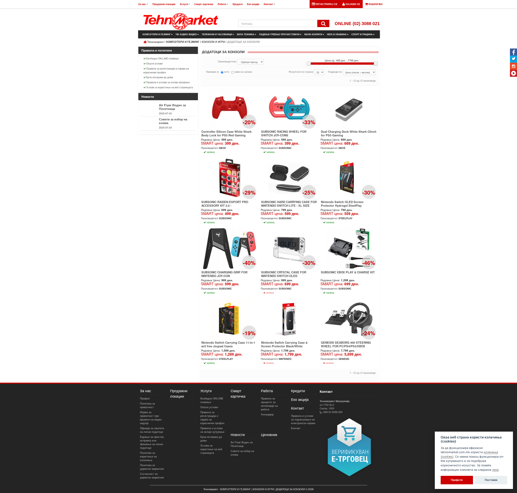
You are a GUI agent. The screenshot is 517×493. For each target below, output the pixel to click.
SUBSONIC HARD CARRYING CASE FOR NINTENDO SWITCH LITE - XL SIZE (289, 204)
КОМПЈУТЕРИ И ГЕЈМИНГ (157, 34)
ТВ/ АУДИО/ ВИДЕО (186, 34)
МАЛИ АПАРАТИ (313, 34)
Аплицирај (267, 414)
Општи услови (154, 63)
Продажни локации (178, 393)
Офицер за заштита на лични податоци (152, 430)
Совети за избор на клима (173, 121)
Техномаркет (155, 42)
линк (495, 469)
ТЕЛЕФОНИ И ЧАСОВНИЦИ (217, 34)
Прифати (457, 480)
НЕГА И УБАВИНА (337, 34)
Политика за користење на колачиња (148, 456)
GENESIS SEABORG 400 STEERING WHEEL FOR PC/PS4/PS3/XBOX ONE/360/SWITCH (346, 346)
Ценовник (269, 434)
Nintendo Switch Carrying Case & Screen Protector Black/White (284, 344)
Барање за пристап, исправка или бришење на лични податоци (152, 442)
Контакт (296, 428)
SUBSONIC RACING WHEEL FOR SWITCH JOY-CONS (283, 133)
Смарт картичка (238, 393)
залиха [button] (210, 152)
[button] (351, 4)
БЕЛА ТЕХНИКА (245, 34)
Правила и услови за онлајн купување (168, 82)
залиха (269, 292)
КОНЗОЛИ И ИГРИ (213, 42)
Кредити (298, 390)
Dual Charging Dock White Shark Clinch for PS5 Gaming (348, 133)
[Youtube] (513, 73)
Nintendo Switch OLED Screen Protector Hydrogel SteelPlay (342, 204)
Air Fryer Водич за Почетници (172, 107)
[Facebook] (513, 52)
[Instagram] (513, 66)
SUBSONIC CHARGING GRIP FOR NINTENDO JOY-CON (224, 274)
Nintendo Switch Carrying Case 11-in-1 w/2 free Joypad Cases (228, 344)
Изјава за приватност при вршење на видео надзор (151, 417)
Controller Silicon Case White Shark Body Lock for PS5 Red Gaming (226, 133)
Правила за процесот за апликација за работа (269, 403)
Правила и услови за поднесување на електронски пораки (303, 419)
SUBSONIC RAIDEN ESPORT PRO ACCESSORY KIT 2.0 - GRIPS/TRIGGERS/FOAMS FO (224, 205)
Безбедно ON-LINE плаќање (162, 58)
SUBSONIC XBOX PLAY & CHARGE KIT (348, 272)
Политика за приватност (147, 405)
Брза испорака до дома (159, 77)
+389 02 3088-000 (332, 412)
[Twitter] (513, 59)
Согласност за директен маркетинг (152, 475)
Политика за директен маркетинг (152, 467)
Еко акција (300, 399)
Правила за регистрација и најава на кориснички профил (166, 70)
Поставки (491, 480)
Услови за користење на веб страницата (169, 87)
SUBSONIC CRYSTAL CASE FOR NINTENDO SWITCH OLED (283, 274)
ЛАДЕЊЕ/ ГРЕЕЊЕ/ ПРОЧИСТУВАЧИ (279, 34)
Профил (145, 398)
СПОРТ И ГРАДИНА (362, 34)
